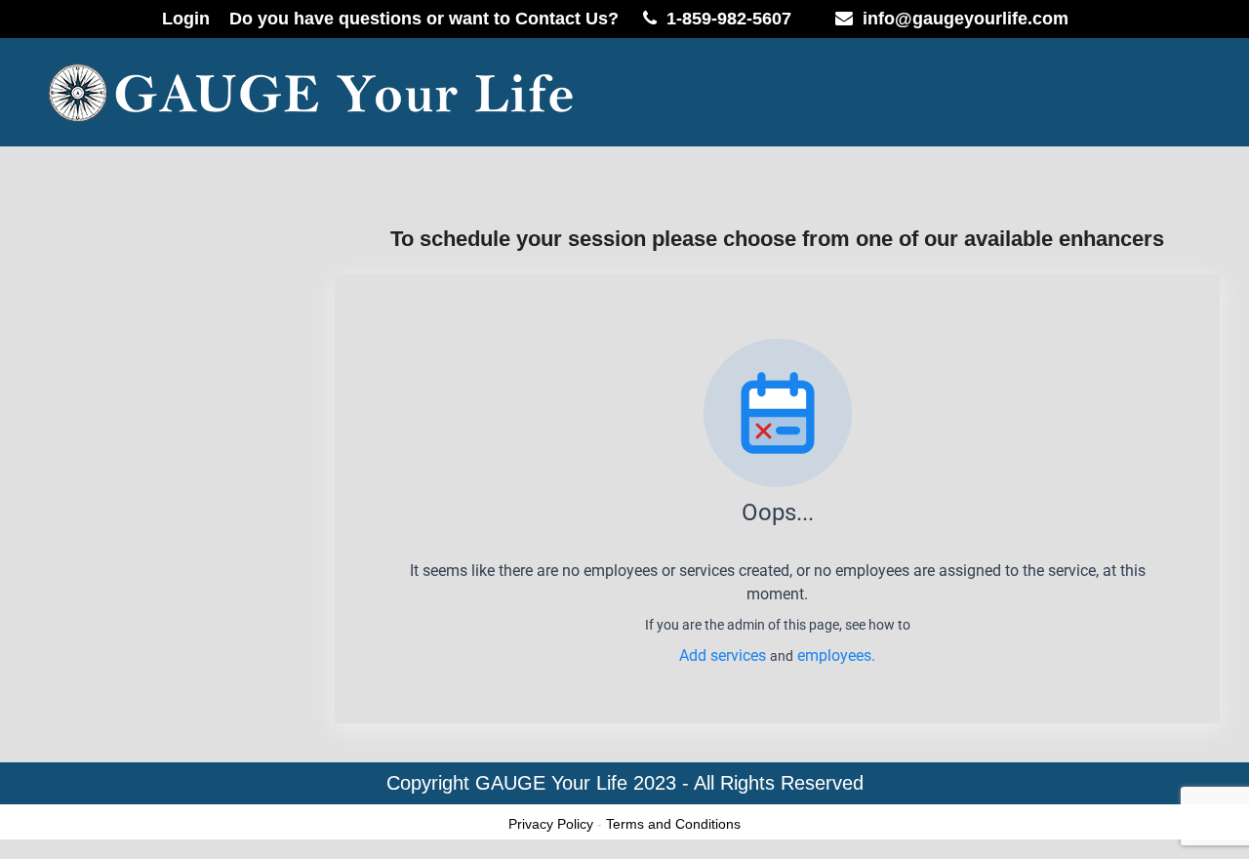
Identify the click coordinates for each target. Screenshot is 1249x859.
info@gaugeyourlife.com (965, 18)
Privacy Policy (550, 824)
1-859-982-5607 (728, 18)
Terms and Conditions (673, 824)
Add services (724, 655)
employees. (836, 655)
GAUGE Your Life (551, 783)
